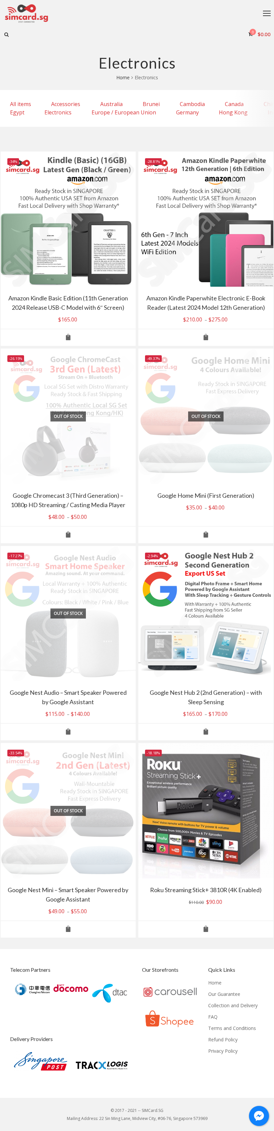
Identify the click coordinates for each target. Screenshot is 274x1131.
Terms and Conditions (232, 1028)
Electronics (58, 112)
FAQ (213, 1017)
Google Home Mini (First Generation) (205, 495)
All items (20, 104)
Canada (234, 104)
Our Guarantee (224, 994)
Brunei (151, 104)
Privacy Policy (223, 1051)
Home (123, 77)
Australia (111, 104)
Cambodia (192, 104)
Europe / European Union (124, 112)
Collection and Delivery (233, 1005)
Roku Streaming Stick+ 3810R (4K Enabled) (206, 889)
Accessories (65, 104)
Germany (187, 112)
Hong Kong (233, 112)
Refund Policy (223, 1039)
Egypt (17, 112)
